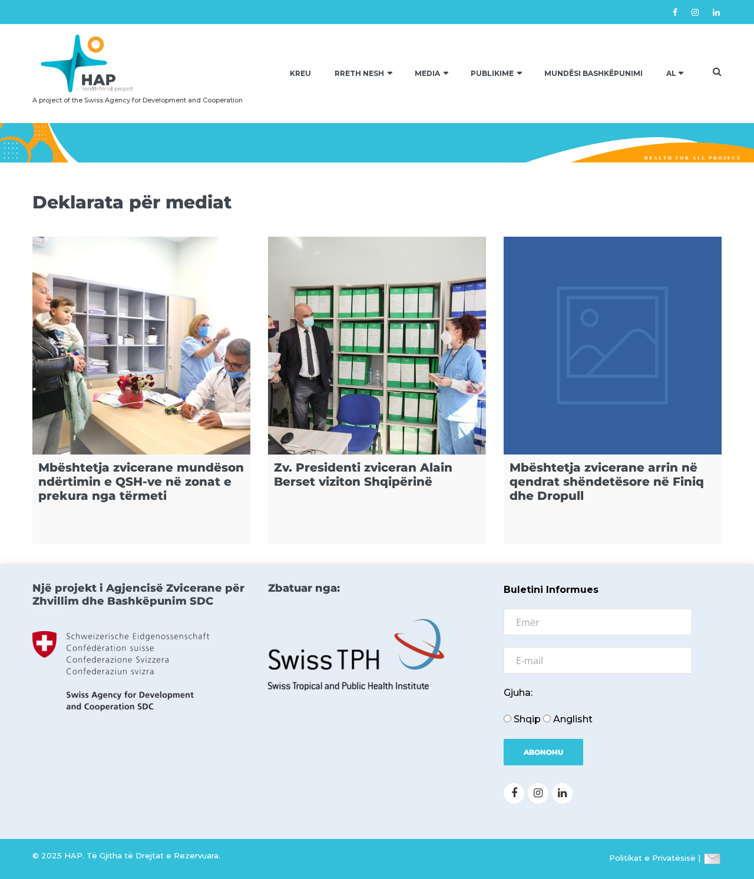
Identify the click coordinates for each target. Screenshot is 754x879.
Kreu (300, 73)
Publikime (492, 73)
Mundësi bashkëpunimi (593, 73)
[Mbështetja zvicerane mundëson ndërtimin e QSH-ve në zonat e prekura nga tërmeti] (141, 346)
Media (427, 73)
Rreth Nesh (359, 73)
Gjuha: (518, 692)
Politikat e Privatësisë (652, 858)
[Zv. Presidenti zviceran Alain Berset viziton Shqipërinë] (377, 346)
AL (671, 73)
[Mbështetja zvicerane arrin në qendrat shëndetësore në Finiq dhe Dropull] (613, 346)
